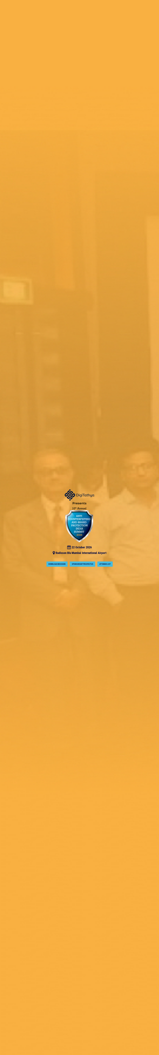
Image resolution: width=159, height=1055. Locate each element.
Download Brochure (57, 564)
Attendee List (105, 564)
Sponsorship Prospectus (82, 564)
